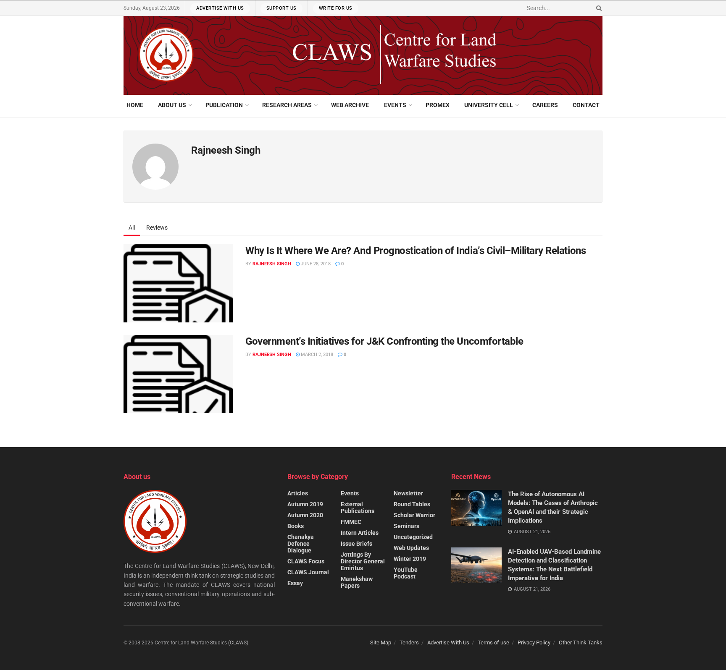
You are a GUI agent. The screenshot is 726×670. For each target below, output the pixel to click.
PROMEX (438, 105)
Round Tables (412, 504)
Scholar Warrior (414, 515)
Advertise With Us (448, 642)
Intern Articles (360, 532)
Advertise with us (220, 8)
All (132, 227)
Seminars (406, 526)
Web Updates (411, 547)
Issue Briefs (356, 543)
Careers (545, 105)
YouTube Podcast (406, 573)
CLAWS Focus (305, 561)
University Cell (488, 105)
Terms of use (493, 642)
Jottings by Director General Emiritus (363, 561)
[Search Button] (597, 8)
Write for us (335, 8)
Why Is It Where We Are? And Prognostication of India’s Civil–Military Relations (415, 250)
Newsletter (408, 493)
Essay (295, 583)
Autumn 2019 (305, 504)
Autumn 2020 (305, 515)
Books (295, 526)
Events (395, 105)
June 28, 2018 (315, 264)
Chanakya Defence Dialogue (300, 544)
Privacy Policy (534, 642)
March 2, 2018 (316, 354)
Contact (586, 105)
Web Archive (350, 105)
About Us (172, 105)
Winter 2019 (410, 558)
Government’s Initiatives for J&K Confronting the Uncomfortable (384, 341)
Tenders (409, 642)
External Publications (357, 507)
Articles (297, 493)
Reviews (157, 227)
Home (134, 105)
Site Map (380, 642)
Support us (281, 8)
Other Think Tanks (580, 642)
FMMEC (351, 521)
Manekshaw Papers (357, 582)
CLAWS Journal (308, 572)
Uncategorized (413, 537)
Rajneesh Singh (272, 264)
